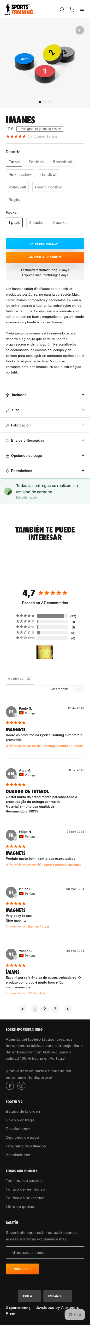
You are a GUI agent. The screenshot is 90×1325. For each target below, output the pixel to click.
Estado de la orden (23, 1111)
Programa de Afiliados (26, 1146)
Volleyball (17, 187)
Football (36, 162)
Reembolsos (21, 470)
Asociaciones (18, 1155)
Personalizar (47, 244)
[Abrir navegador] (82, 9)
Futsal (14, 162)
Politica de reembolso (25, 1189)
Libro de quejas (20, 1206)
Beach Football (49, 187)
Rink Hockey (19, 174)
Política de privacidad (25, 1198)
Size (15, 410)
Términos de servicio (24, 1180)
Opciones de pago (26, 455)
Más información (27, 497)
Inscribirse (22, 1269)
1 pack (14, 222)
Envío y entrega (20, 1120)
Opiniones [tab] (15, 678)
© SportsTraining (18, 1307)
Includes (18, 394)
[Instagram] (21, 1085)
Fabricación (21, 425)
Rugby (14, 199)
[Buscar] (62, 9)
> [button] (67, 1009)
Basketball (62, 162)
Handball (48, 174)
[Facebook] (10, 1085)
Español (55, 1296)
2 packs (36, 222)
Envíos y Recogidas (27, 440)
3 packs (59, 222)
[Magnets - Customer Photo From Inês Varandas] (44, 652)
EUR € (27, 1296)
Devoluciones (18, 1129)
